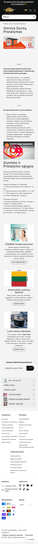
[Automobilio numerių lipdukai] (19, 278)
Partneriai (22, 436)
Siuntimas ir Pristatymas (10, 422)
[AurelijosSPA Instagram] (20, 485)
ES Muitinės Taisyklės (9, 439)
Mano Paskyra (6, 442)
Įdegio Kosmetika (16, 459)
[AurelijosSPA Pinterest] (20, 489)
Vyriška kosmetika (25, 442)
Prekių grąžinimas (8, 428)
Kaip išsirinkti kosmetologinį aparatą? (26, 446)
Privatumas (29, 535)
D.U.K (21, 428)
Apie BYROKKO (24, 419)
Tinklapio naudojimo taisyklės (12, 535)
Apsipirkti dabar (19, 303)
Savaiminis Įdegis (16, 467)
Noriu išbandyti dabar (19, 262)
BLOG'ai (21, 422)
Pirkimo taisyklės (7, 425)
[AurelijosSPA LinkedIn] (28, 489)
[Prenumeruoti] (30, 368)
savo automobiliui (17, 4)
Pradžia (5, 23)
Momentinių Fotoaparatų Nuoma (18, 471)
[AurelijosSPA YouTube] (28, 485)
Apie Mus (5, 419)
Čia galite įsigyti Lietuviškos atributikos (19, 2)
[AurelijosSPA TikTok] (24, 489)
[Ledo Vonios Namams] (19, 319)
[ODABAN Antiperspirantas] (19, 232)
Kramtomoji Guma (16, 464)
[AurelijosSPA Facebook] (24, 485)
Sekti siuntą (6, 433)
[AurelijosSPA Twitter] (31, 485)
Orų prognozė (23, 433)
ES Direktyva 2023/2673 (10, 436)
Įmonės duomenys (8, 430)
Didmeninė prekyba (25, 425)
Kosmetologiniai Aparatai (18, 462)
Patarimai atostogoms (26, 439)
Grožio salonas (24, 430)
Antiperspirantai (15, 456)
